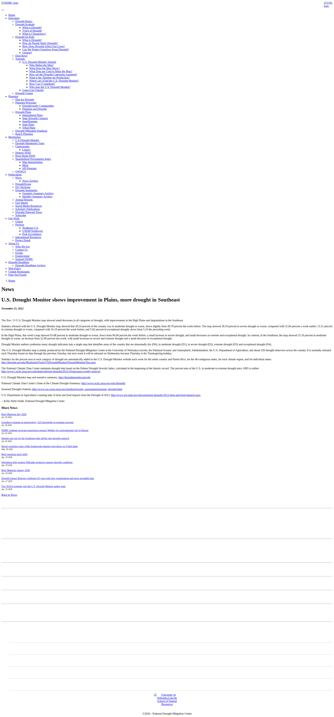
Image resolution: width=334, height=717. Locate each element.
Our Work (13, 218)
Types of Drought (32, 30)
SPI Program (29, 168)
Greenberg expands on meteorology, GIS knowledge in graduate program (37, 422)
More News (7, 608)
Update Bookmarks (19, 271)
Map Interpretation (32, 162)
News (18, 177)
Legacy (26, 149)
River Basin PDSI (25, 155)
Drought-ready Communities (38, 105)
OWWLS (20, 171)
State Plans (28, 124)
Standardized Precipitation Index (33, 159)
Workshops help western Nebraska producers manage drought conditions (37, 462)
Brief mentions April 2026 (14, 454)
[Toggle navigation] (2, 10)
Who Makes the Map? (41, 65)
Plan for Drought (24, 99)
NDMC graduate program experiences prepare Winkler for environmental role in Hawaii (44, 430)
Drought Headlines (18, 262)
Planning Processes (25, 102)
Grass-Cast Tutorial (32, 90)
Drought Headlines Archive (30, 265)
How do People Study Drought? (40, 43)
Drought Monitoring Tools (29, 143)
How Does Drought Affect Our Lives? (43, 46)
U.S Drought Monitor (27, 140)
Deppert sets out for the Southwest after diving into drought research (35, 438)
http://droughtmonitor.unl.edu (74, 377)
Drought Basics (23, 21)
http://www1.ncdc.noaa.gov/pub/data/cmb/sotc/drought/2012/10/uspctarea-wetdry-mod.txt (50, 371)
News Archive (30, 180)
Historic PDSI (23, 152)
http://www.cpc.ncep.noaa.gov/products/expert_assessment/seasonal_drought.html (76, 389)
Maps (25, 165)
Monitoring (14, 137)
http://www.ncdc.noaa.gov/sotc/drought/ (103, 383)
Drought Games (24, 93)
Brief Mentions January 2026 (15, 470)
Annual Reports (24, 199)
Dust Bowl (21, 55)
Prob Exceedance (31, 234)
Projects (19, 224)
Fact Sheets (21, 202)
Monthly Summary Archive (37, 196)
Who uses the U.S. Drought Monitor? (49, 87)
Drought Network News (28, 212)
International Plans (32, 115)
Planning (13, 96)
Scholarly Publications (27, 209)
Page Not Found (17, 274)
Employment (22, 256)
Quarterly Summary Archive (37, 193)
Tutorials (20, 58)
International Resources (28, 237)
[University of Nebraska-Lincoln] (328, 6)
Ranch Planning (24, 133)
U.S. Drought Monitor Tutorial (39, 62)
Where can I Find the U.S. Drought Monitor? (54, 80)
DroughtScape (23, 184)
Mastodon (20, 648)
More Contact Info (11, 543)
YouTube (20, 684)
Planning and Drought (34, 108)
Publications (15, 174)
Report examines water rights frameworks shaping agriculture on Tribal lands (39, 446)
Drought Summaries (26, 190)
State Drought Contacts (35, 118)
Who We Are (22, 246)
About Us (13, 243)
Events (19, 252)
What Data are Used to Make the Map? (50, 71)
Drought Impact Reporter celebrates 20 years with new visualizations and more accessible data (47, 478)
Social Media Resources (28, 205)
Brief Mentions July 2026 (13, 414)
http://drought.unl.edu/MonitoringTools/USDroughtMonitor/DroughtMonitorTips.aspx (48, 362)
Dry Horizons (22, 187)
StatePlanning (29, 121)
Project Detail (22, 240)
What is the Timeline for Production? (49, 77)
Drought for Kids (24, 36)
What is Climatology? (34, 33)
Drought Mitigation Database (31, 130)
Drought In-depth (24, 24)
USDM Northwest (32, 230)
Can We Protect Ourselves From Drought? (45, 49)
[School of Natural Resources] (167, 704)
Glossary (27, 52)
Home (11, 15)
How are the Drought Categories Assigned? (53, 74)
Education (13, 18)
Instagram (20, 660)
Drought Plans (23, 112)
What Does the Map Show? (44, 68)
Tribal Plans (28, 127)
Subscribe (20, 215)
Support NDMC (24, 259)
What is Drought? (32, 27)
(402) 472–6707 (10, 527)
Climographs (22, 146)
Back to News (9, 494)
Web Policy (14, 268)
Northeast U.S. (30, 227)
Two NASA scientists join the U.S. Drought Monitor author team (33, 486)
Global (19, 221)
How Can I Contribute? (42, 83)
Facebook (20, 672)
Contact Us (21, 249)
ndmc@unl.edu (9, 534)
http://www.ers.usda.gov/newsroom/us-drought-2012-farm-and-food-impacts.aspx (156, 395)
